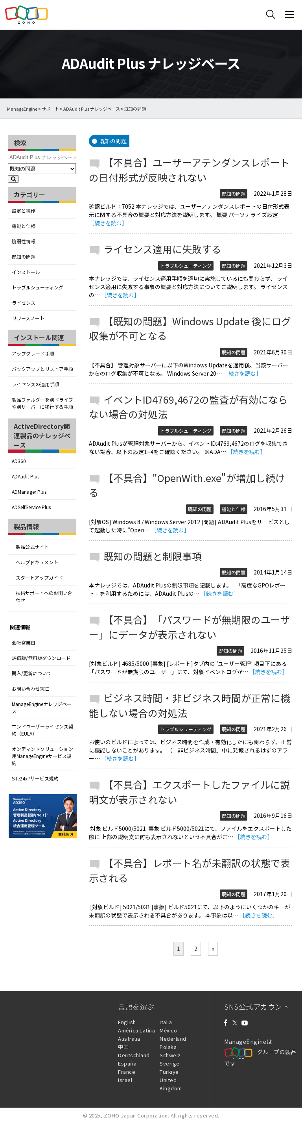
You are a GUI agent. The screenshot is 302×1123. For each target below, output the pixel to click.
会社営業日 (23, 642)
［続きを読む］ (108, 223)
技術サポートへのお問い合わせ (44, 596)
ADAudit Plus (25, 476)
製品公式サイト (32, 546)
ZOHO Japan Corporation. (136, 1115)
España (127, 1063)
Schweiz (170, 1055)
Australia (129, 1038)
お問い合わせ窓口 (31, 688)
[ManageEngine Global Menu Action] (289, 14)
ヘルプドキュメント (37, 562)
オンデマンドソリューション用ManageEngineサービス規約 (42, 756)
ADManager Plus (29, 491)
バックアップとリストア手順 (42, 368)
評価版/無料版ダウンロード (41, 658)
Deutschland (134, 1055)
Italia (166, 1022)
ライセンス (23, 302)
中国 (123, 1047)
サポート (50, 109)
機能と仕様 (23, 226)
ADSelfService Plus (31, 507)
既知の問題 (23, 256)
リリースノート (28, 318)
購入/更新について (32, 673)
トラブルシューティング (37, 287)
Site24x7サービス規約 (35, 778)
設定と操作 (23, 210)
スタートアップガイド (39, 577)
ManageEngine (22, 109)
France (126, 1071)
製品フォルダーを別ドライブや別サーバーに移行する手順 (42, 403)
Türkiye (169, 1071)
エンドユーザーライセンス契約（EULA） (42, 730)
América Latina (136, 1030)
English (127, 1022)
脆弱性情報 (23, 241)
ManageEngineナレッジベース (42, 707)
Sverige (170, 1063)
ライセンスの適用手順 (35, 384)
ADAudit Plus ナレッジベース (91, 109)
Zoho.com (26, 14)
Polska (168, 1047)
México (168, 1030)
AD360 (19, 461)
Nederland (173, 1038)
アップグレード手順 (33, 353)
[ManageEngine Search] (270, 14)
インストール (26, 272)
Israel (125, 1080)
